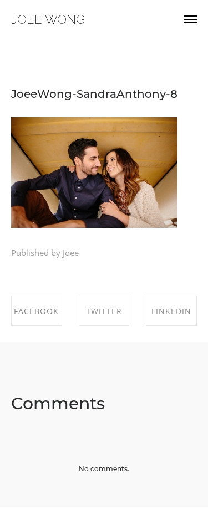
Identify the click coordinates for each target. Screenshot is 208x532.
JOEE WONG (48, 19)
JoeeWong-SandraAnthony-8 (94, 94)
